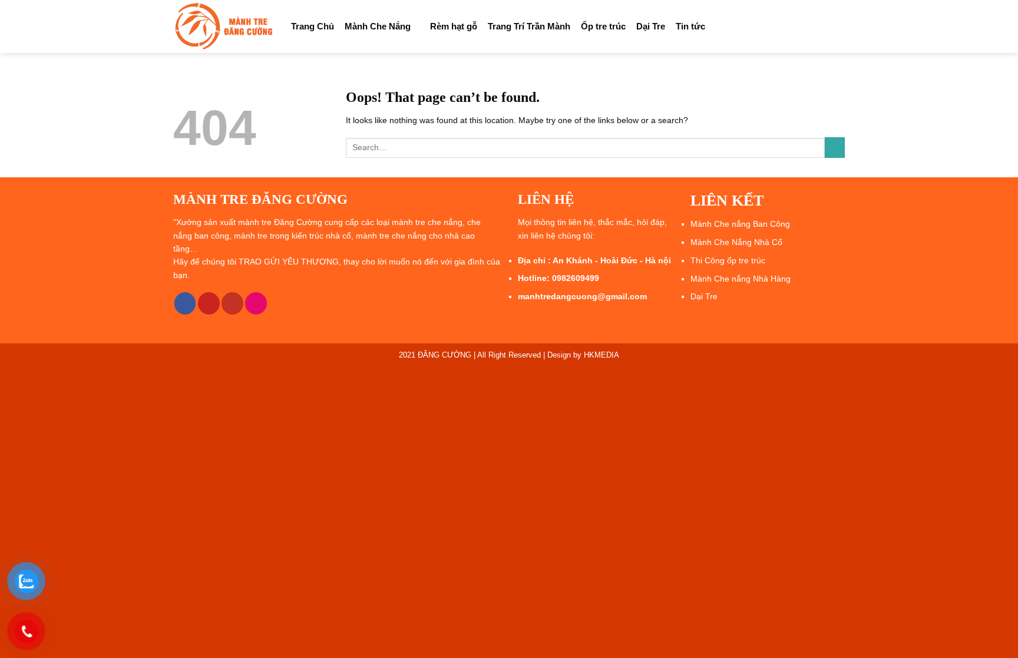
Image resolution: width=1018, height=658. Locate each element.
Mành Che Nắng (378, 26)
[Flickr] (256, 303)
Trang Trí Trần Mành (529, 26)
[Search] (840, 26)
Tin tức (690, 26)
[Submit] (835, 147)
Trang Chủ (312, 26)
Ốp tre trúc (603, 26)
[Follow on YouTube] (232, 303)
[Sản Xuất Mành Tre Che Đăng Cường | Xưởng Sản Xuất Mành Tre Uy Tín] (223, 26)
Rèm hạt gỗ (453, 26)
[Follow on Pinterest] (209, 303)
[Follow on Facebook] (185, 303)
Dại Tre (650, 26)
